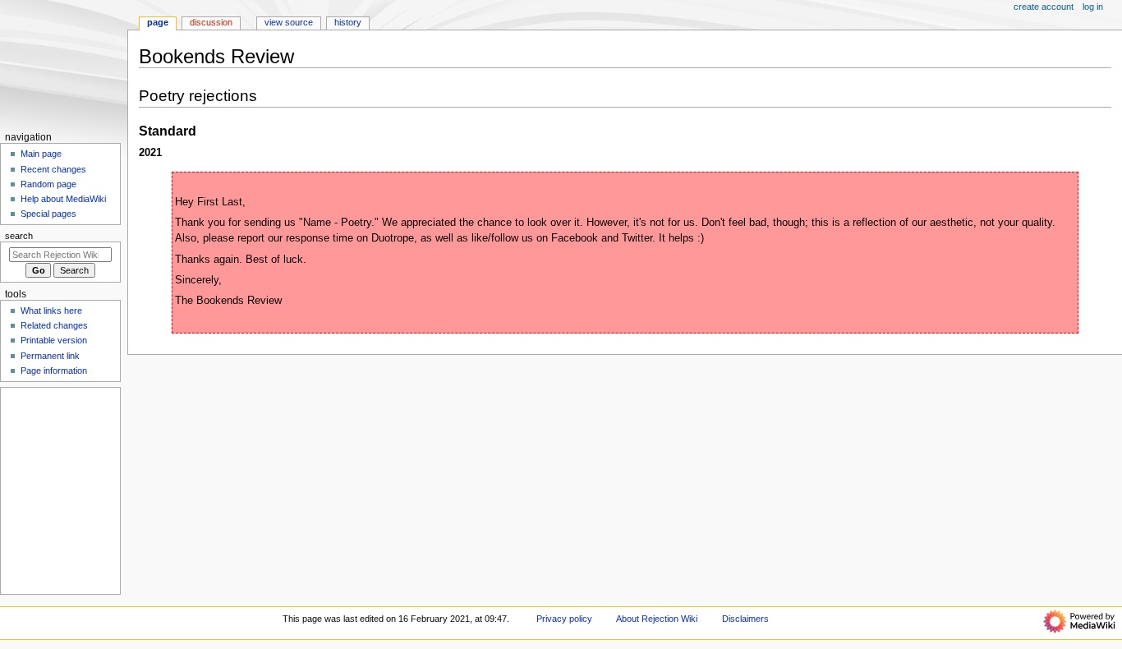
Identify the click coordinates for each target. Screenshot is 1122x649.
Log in (1093, 7)
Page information (54, 370)
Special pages (48, 214)
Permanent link (50, 356)
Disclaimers (745, 619)
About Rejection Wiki (656, 619)
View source (288, 22)
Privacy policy (564, 619)
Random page (48, 184)
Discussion (211, 22)
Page (157, 22)
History (347, 22)
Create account (1044, 7)
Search (19, 236)
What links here (51, 310)
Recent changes (53, 169)
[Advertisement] (59, 490)
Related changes (54, 325)
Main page (41, 154)
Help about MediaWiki (63, 199)
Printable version (54, 340)
